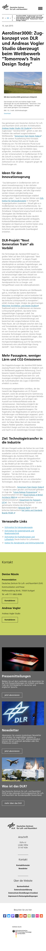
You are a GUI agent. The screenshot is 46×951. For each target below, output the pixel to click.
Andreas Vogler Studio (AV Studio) (16, 128)
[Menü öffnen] (40, 8)
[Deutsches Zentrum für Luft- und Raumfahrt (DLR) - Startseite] (15, 8)
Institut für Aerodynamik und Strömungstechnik (24, 543)
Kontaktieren (10, 600)
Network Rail (23, 507)
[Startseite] (3, 18)
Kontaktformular (23, 865)
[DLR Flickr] (37, 917)
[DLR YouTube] (25, 917)
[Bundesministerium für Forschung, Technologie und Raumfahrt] (23, 939)
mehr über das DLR (13, 803)
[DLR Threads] (17, 917)
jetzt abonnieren (12, 695)
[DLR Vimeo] (29, 917)
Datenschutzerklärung (23, 889)
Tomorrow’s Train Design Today (27, 136)
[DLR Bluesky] (8, 917)
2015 (12, 18)
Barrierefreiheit (23, 886)
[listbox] (8, 18)
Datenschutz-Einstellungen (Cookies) (23, 893)
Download (7, 113)
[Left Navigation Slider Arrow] (7, 82)
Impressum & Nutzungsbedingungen (23, 896)
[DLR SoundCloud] (41, 917)
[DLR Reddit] (21, 917)
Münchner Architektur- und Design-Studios (19, 305)
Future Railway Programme (24, 492)
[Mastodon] (12, 917)
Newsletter (23, 868)
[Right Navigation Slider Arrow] (39, 82)
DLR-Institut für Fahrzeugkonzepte (23, 199)
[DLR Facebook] (4, 917)
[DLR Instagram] (33, 917)
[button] (23, 94)
